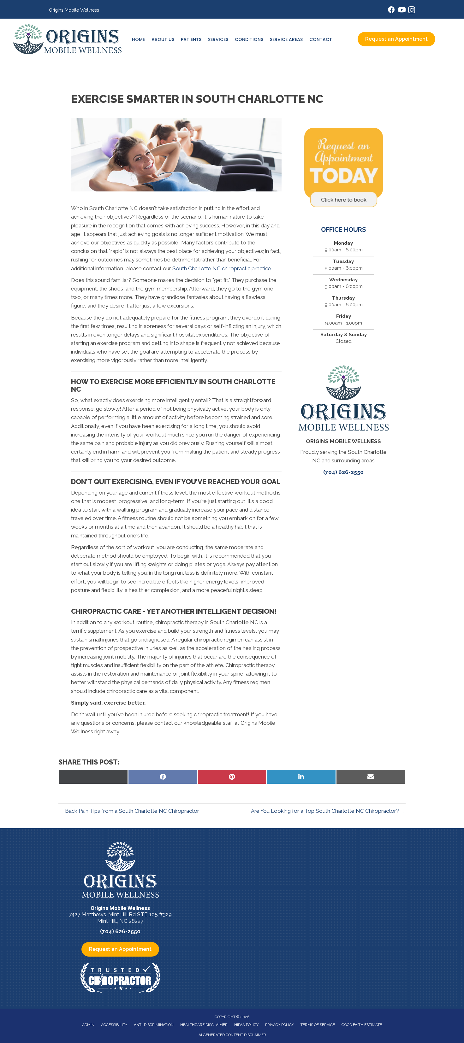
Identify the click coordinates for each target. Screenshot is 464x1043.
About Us (163, 39)
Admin (88, 1024)
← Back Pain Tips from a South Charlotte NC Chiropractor (128, 811)
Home (138, 39)
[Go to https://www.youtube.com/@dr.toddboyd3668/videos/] (401, 10)
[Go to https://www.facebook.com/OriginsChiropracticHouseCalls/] (391, 10)
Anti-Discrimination (154, 1024)
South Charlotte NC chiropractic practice (221, 268)
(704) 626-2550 (343, 472)
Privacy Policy (279, 1024)
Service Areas (286, 39)
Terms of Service (317, 1024)
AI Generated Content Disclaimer (232, 1035)
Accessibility (114, 1024)
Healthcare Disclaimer (204, 1024)
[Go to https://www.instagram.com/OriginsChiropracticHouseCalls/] (411, 10)
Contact (320, 39)
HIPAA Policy (246, 1024)
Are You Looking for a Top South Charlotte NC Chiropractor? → (328, 811)
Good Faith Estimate (362, 1024)
